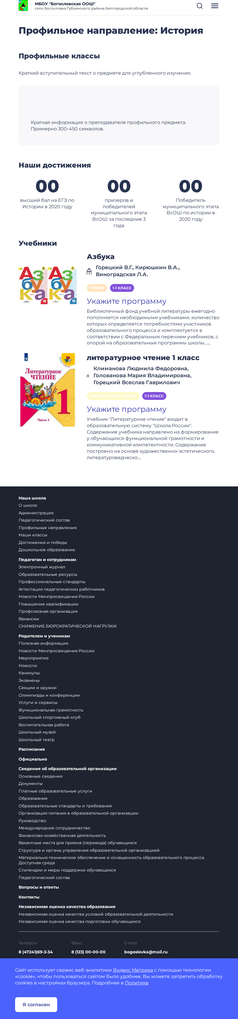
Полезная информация (43, 643)
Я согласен (36, 1004)
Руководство (32, 820)
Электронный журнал (42, 566)
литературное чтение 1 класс (143, 357)
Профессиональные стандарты (52, 581)
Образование (33, 798)
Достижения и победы (43, 542)
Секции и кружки (38, 687)
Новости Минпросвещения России (57, 596)
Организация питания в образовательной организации (78, 813)
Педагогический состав (44, 520)
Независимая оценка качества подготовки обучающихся (79, 921)
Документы (31, 783)
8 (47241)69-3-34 (36, 952)
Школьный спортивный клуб (49, 717)
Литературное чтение (113, 396)
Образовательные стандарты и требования (65, 805)
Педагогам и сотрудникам (47, 559)
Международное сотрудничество (54, 828)
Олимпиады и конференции (49, 695)
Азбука (101, 256)
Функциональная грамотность (51, 710)
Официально (33, 759)
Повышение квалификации (48, 604)
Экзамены (29, 680)
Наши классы (33, 535)
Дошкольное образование (47, 549)
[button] (199, 5)
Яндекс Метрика (133, 970)
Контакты (29, 897)
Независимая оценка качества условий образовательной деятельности (96, 914)
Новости (28, 665)
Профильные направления (48, 527)
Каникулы (29, 672)
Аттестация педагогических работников (62, 589)
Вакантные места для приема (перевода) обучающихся (78, 842)
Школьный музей (37, 732)
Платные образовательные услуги (55, 791)
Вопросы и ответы (39, 887)
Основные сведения (40, 776)
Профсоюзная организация (48, 611)
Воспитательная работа (44, 724)
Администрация (36, 512)
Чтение (97, 288)
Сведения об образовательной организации (68, 768)
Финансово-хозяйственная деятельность (62, 835)
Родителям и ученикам (44, 636)
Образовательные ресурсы (48, 574)
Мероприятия (33, 658)
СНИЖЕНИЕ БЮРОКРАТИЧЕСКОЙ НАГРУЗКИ (68, 626)
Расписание (32, 749)
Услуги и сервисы (38, 702)
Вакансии (29, 618)
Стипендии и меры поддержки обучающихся (67, 870)
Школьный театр (37, 739)
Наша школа (32, 498)
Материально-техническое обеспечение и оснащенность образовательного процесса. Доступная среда (112, 860)
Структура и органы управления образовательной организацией (89, 850)
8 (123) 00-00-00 (88, 952)
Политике (137, 983)
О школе (28, 505)
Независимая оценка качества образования (67, 906)
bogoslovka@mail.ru (146, 952)
